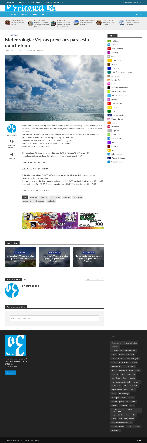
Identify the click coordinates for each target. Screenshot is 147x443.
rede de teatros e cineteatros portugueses (122, 410)
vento (137, 426)
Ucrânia (129, 426)
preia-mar (66, 197)
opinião (133, 401)
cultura (114, 370)
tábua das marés (118, 426)
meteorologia (55, 197)
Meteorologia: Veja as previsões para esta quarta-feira (88, 257)
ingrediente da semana (120, 390)
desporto (115, 374)
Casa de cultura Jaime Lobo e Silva (124, 362)
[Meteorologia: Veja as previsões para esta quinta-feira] (121, 22)
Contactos (48, 2)
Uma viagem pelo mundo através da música (17, 23)
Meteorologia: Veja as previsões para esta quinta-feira (133, 23)
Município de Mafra (119, 397)
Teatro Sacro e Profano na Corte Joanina (108, 23)
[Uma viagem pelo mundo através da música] (7, 22)
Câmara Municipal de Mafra (129, 370)
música (131, 397)
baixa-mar (33, 197)
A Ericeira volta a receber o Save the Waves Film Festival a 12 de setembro (64, 24)
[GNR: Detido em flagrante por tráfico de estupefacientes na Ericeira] (30, 23)
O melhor (23, 14)
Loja (63, 2)
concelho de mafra (119, 366)
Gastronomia (116, 386)
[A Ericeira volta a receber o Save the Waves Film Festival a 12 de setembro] (53, 23)
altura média (116, 343)
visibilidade (51, 201)
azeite (114, 355)
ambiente (115, 347)
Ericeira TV (11, 14)
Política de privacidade (34, 2)
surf (120, 419)
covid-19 (131, 366)
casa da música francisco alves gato (125, 358)
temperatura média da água (33, 201)
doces (132, 378)
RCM (132, 405)
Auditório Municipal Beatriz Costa (124, 351)
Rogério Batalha (118, 415)
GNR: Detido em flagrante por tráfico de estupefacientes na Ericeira (41, 24)
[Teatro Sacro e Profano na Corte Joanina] (98, 22)
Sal (134, 415)
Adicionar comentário (11, 146)
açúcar (121, 355)
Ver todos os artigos (94, 279)
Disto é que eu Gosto (119, 378)
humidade (43, 197)
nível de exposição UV (120, 401)
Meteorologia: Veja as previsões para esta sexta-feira (87, 23)
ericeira (137, 382)
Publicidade (20, 2)
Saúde (114, 419)
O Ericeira (11, 373)
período (114, 405)
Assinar (56, 2)
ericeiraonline (12, 135)
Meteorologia (11, 35)
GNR (125, 386)
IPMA (133, 390)
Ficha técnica (9, 2)
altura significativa (130, 343)
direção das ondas (128, 374)
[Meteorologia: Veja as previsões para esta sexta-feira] (76, 22)
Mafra (114, 394)
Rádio (128, 415)
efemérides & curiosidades (121, 382)
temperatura (77, 197)
